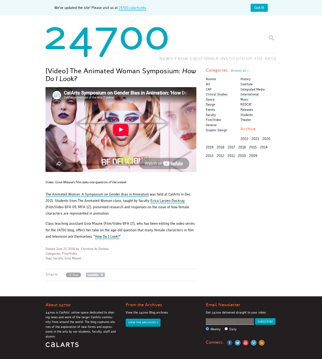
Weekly (216, 329)
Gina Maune (73, 258)
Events (210, 109)
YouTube (245, 342)
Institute (246, 84)
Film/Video (69, 253)
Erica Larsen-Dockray (167, 200)
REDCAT (246, 104)
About (57, 304)
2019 (209, 147)
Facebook (229, 342)
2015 (253, 147)
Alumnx (211, 79)
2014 (264, 147)
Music (244, 99)
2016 (242, 147)
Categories (227, 70)
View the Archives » (143, 322)
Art (208, 84)
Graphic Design (216, 130)
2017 (231, 147)
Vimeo (253, 342)
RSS (261, 342)
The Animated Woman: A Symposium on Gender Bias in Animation (97, 194)
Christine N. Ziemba (94, 249)
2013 (209, 155)
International (249, 94)
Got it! (259, 8)
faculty (58, 258)
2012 (220, 155)
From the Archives (144, 304)
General (211, 125)
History (245, 79)
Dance (210, 99)
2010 (242, 155)
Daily (233, 329)
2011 (231, 155)
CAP (208, 89)
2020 (266, 138)
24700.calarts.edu (132, 7)
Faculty (211, 115)
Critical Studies (216, 94)
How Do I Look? (107, 236)
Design (210, 104)
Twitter (237, 342)
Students (246, 115)
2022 (244, 138)
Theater (245, 120)
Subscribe (265, 321)
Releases (246, 109)
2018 (220, 147)
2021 (255, 138)
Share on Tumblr (95, 275)
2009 (253, 155)
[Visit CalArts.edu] (62, 346)
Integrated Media (252, 89)
